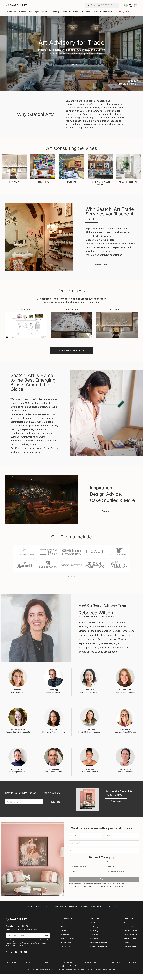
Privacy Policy (105, 883)
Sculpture (46, 12)
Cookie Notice (48, 962)
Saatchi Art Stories (130, 927)
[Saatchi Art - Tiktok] (11, 952)
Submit (103, 879)
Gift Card (67, 946)
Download (116, 801)
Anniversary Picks (121, 12)
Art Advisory (85, 12)
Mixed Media (96, 906)
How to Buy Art (66, 943)
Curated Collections (67, 939)
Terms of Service (118, 883)
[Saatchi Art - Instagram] (7, 952)
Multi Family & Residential (99, 943)
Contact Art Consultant (98, 946)
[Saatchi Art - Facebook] (16, 952)
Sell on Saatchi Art (130, 935)
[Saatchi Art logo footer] (16, 919)
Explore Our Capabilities (71, 350)
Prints (64, 12)
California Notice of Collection (90, 962)
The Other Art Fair (130, 931)
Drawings (56, 12)
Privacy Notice (20, 945)
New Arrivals (11, 12)
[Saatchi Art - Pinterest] (21, 952)
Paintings (22, 12)
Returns (63, 931)
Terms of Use (10, 943)
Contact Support (130, 946)
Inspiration (73, 12)
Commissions (65, 935)
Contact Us (71, 65)
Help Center (65, 927)
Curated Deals (106, 12)
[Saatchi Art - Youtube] (25, 952)
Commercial (94, 935)
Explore (106, 511)
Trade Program (95, 927)
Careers (126, 943)
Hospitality (94, 931)
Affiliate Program (130, 939)
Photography (34, 12)
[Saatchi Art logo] (16, 5)
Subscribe (55, 802)
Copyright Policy (67, 962)
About (92, 923)
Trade (95, 12)
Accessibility (133, 962)
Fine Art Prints (111, 906)
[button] (71, 65)
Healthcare (94, 939)
